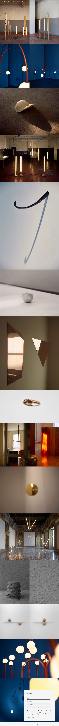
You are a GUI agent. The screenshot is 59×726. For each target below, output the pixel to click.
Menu (51, 2)
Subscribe (30, 717)
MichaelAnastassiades (14, 2)
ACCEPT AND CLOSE (50, 724)
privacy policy (37, 724)
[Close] (52, 693)
